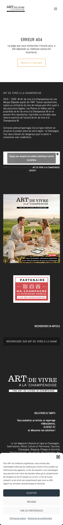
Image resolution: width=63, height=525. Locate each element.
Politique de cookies (18, 518)
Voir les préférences (31, 510)
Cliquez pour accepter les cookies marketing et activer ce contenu (31, 158)
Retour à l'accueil (31, 63)
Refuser (31, 501)
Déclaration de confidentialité (40, 518)
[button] (58, 456)
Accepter (31, 492)
